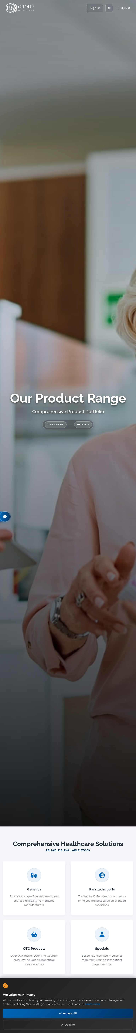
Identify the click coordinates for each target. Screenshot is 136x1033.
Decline (70, 1024)
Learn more (92, 1004)
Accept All (70, 1013)
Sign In (95, 8)
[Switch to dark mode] (109, 8)
